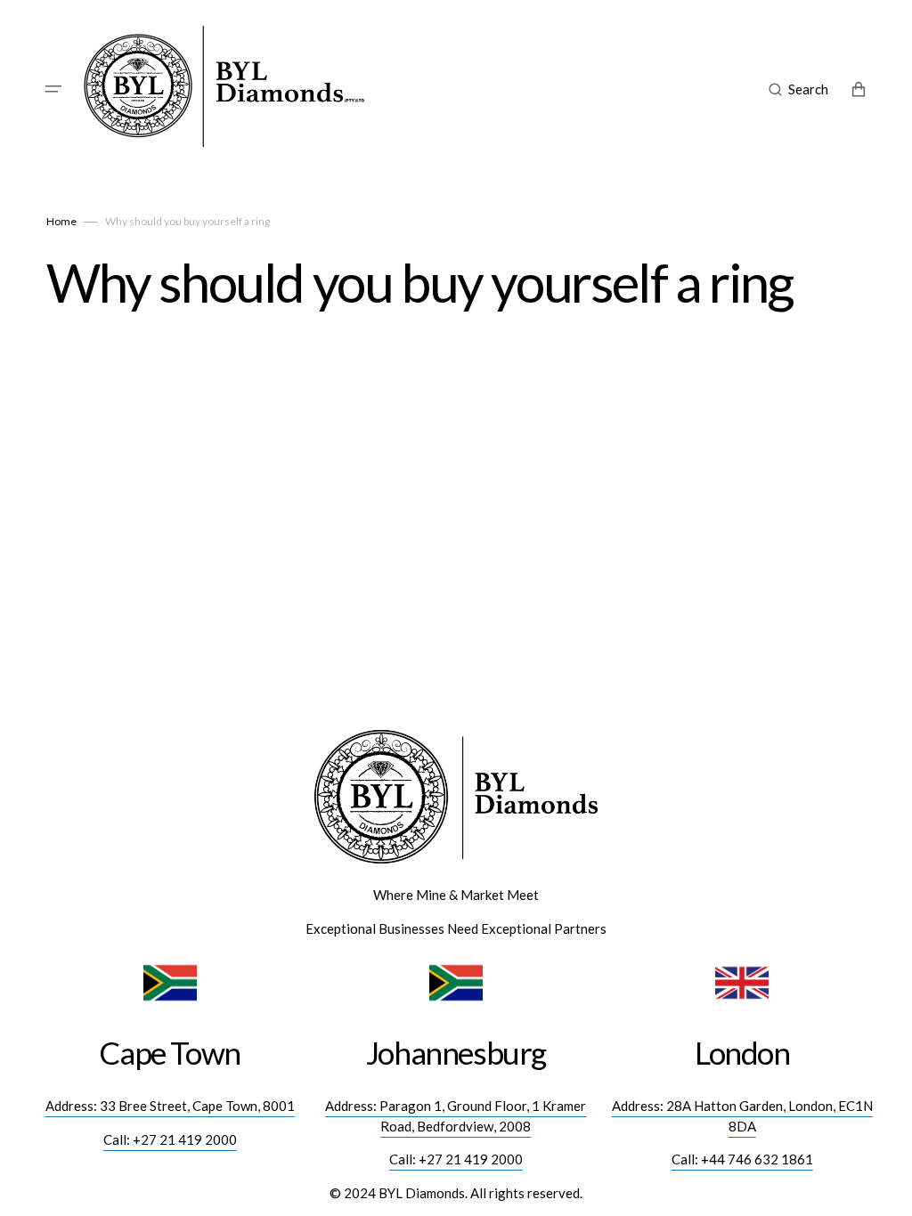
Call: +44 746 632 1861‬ (742, 1159)
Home (61, 221)
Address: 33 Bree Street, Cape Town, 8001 (170, 1106)
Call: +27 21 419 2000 (170, 1139)
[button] (53, 89)
